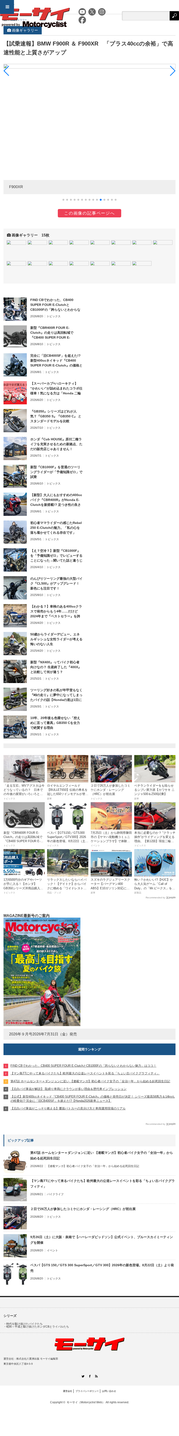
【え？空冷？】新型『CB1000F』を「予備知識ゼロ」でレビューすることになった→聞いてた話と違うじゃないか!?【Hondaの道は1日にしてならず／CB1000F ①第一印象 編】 (56, 556)
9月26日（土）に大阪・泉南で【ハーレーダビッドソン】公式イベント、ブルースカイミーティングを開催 (101, 1239)
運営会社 (67, 1391)
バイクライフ (55, 1194)
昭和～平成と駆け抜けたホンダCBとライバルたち (37, 1326)
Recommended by (155, 897)
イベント (52, 1250)
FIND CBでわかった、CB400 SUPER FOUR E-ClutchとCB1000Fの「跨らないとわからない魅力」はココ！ (55, 305)
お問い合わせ (109, 1391)
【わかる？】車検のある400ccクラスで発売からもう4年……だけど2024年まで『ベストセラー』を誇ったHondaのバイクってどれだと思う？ (56, 611)
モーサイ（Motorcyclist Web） (86, 1402)
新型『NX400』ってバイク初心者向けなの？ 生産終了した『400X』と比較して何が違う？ (55, 667)
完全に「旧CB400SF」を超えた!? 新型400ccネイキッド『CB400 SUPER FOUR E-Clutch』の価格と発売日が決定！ (56, 361)
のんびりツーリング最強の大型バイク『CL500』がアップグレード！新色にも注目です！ (56, 583)
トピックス (54, 316)
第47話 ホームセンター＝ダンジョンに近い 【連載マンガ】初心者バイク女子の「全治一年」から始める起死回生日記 (101, 1155)
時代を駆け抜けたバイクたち (24, 1323)
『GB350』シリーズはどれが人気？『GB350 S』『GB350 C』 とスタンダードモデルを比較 (55, 416)
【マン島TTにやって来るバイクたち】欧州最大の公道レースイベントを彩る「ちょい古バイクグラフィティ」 (102, 1183)
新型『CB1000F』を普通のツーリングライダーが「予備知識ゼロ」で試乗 (56, 472)
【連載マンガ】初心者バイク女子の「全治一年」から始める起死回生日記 (93, 1166)
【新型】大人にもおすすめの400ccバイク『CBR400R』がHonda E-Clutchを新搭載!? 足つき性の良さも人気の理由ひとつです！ (56, 500)
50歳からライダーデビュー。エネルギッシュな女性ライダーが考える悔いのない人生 (56, 639)
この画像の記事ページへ (89, 213)
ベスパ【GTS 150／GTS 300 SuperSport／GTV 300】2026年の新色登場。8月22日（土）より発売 (102, 1267)
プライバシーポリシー (87, 1391)
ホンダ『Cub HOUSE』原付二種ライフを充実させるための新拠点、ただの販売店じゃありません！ (56, 444)
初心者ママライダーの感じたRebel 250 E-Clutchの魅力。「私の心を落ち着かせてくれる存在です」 (56, 527)
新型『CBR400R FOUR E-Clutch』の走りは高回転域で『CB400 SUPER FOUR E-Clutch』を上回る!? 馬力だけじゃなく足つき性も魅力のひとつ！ (55, 333)
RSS (96, 1376)
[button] (63, 200)
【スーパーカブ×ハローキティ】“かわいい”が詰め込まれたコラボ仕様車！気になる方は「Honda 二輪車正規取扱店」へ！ (56, 389)
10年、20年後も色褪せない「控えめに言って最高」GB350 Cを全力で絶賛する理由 (55, 722)
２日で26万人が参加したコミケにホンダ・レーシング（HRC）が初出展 (83, 1209)
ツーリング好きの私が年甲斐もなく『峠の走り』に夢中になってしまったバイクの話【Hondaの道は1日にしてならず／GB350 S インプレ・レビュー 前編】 (56, 695)
